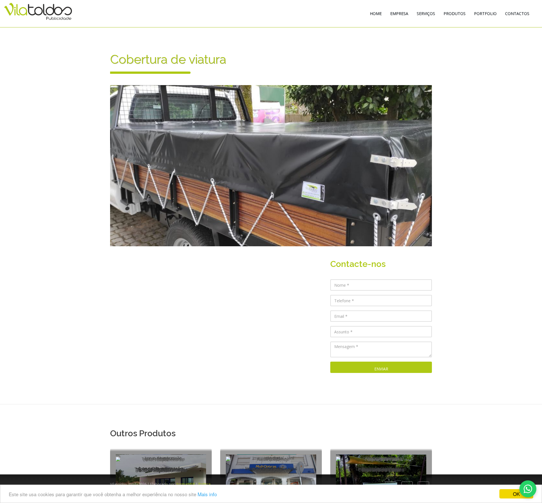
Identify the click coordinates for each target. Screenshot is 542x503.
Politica (204, 484)
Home (376, 13)
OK (516, 493)
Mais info (207, 494)
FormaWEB (185, 484)
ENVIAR (381, 369)
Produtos (454, 13)
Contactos (517, 13)
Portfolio (485, 13)
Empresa (399, 13)
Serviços (426, 13)
